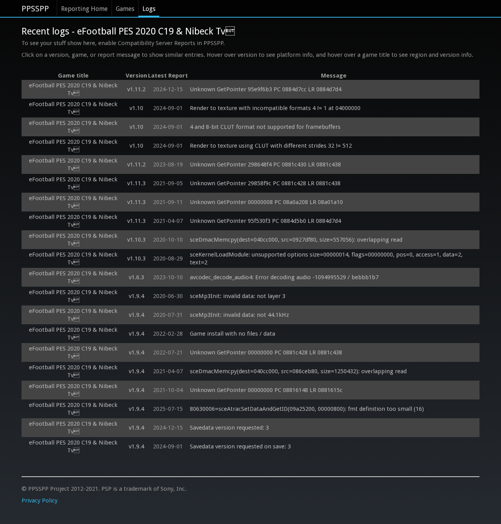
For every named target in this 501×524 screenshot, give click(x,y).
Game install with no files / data (232, 333)
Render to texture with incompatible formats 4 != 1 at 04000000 (275, 108)
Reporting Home (84, 9)
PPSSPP (35, 8)
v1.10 (136, 108)
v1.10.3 (136, 239)
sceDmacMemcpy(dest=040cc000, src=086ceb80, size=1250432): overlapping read (298, 371)
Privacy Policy (40, 500)
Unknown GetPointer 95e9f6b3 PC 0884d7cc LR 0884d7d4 (265, 89)
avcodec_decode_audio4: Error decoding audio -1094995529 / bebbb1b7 (284, 277)
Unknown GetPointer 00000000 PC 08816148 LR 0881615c (266, 390)
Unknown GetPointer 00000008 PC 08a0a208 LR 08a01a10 (266, 202)
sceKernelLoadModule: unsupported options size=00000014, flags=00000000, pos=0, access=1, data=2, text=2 (327, 258)
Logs (148, 9)
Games (125, 9)
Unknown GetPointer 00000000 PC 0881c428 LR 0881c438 (266, 352)
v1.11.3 (136, 183)
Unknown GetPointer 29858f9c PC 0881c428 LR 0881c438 (265, 183)
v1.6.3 (136, 277)
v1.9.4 (136, 296)
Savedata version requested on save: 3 (240, 446)
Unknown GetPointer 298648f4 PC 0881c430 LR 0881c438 (265, 164)
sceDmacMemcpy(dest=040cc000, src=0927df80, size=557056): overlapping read (296, 239)
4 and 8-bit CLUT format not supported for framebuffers (265, 126)
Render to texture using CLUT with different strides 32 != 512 (271, 145)
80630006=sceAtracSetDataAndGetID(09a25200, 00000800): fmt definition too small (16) (307, 408)
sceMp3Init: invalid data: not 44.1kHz (239, 314)
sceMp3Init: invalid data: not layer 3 (237, 296)
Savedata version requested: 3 (229, 427)
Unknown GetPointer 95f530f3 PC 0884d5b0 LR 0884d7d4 (265, 220)
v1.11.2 (136, 89)
